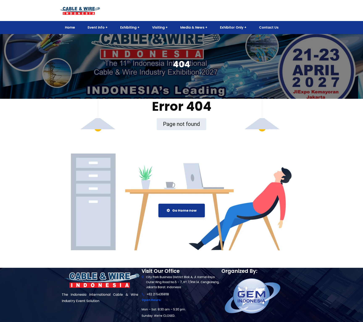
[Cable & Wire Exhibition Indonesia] (80, 10)
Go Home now (184, 210)
